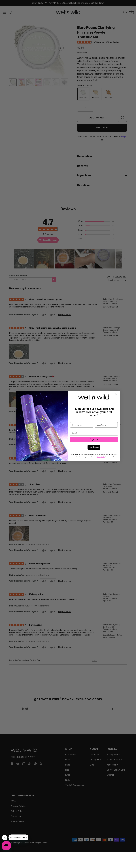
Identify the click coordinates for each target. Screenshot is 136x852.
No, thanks (94, 447)
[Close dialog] (116, 394)
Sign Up (94, 439)
